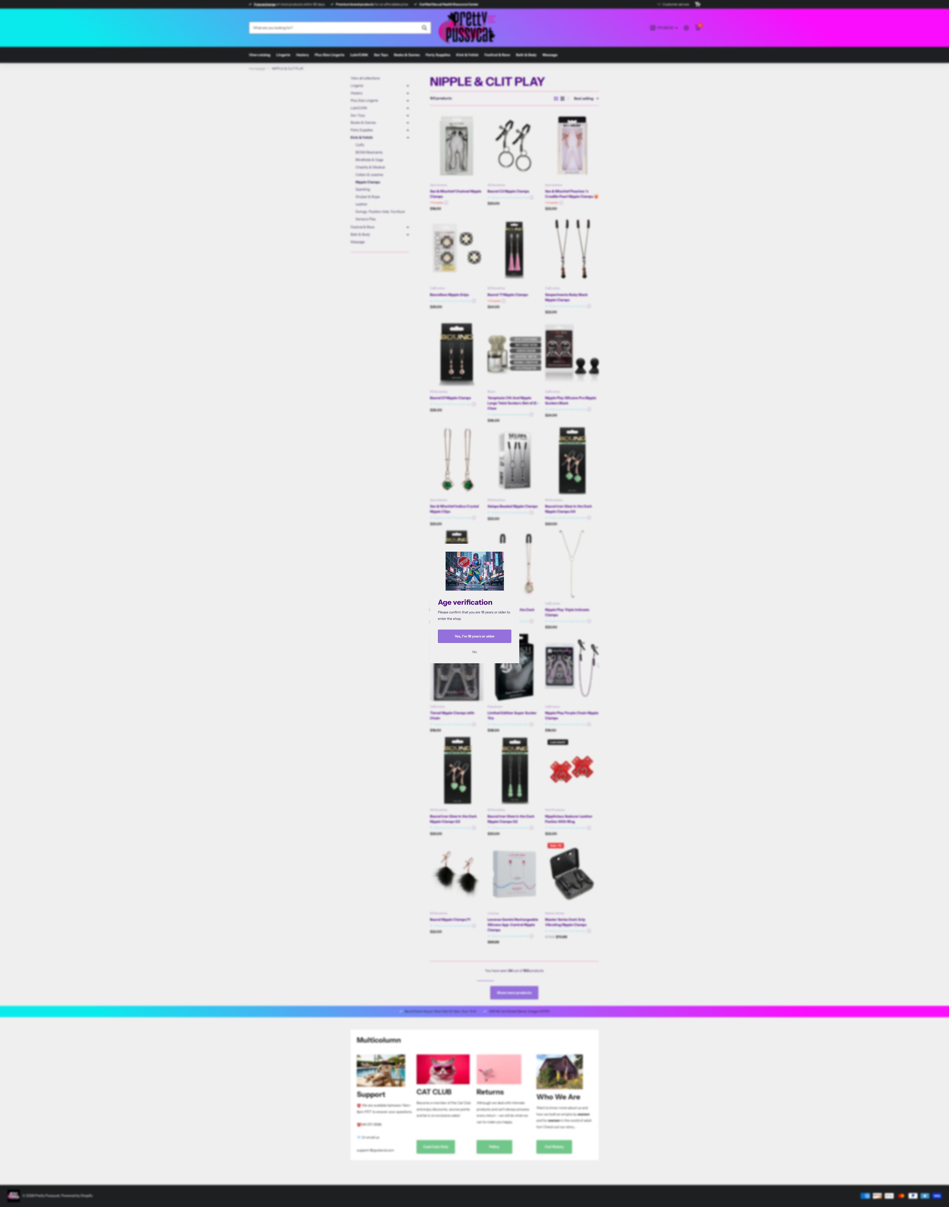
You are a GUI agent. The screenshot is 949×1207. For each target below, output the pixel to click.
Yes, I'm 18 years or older (475, 636)
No (474, 652)
